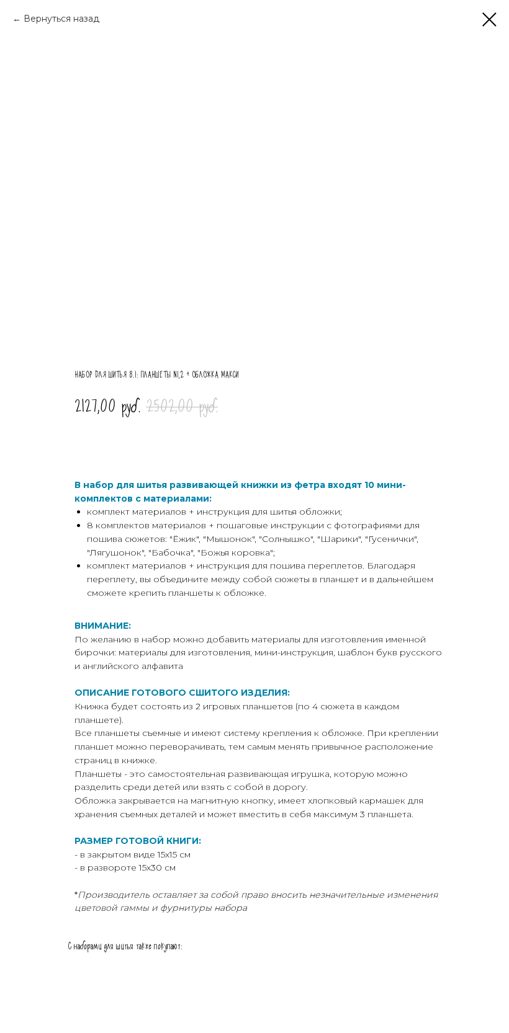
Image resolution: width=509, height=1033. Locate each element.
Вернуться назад (61, 18)
